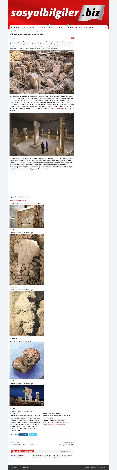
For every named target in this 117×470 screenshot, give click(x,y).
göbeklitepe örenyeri (53, 422)
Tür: (11, 413)
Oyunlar (70, 26)
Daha (91, 27)
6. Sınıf (32, 27)
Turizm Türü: (47, 413)
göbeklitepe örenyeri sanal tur (56, 424)
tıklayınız (43, 204)
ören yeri (62, 422)
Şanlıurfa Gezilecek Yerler (18, 200)
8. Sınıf (49, 26)
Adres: (45, 415)
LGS (85, 27)
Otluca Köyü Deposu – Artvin (66, 445)
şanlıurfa (57, 420)
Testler (79, 27)
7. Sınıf (41, 27)
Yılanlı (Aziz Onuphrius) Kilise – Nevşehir (21, 445)
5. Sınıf (24, 27)
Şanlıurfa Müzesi (61, 108)
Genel (72, 37)
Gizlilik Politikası (25, 467)
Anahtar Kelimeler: (49, 420)
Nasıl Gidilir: (13, 415)
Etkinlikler (60, 27)
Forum (16, 27)
